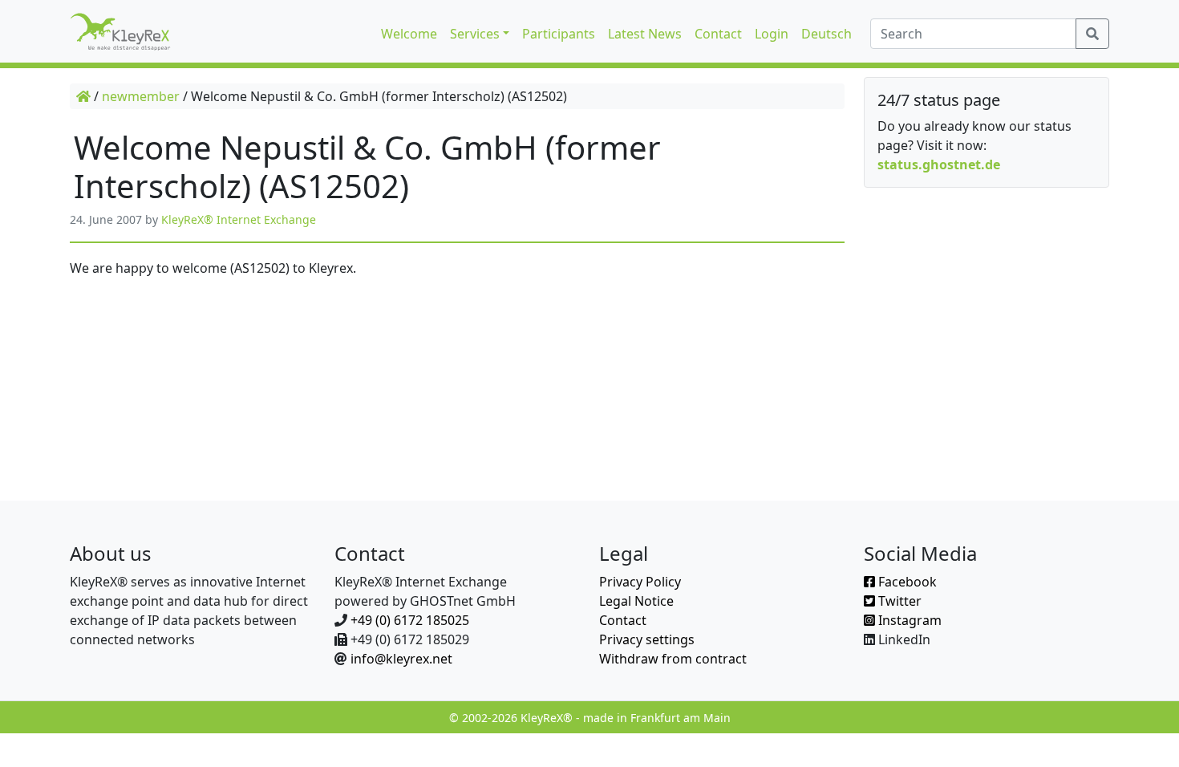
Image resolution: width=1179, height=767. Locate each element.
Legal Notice (636, 601)
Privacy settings (647, 639)
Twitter (898, 601)
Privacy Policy (640, 581)
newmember (141, 96)
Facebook (906, 581)
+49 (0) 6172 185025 (409, 620)
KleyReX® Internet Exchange (238, 219)
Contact (622, 620)
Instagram (908, 620)
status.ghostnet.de (938, 164)
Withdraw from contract (673, 659)
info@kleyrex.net (401, 659)
